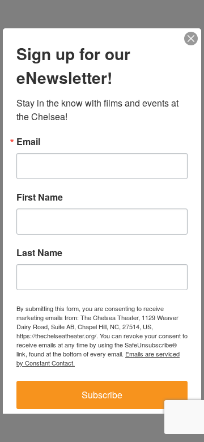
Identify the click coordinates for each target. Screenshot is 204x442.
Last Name (39, 252)
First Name (39, 197)
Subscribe (102, 394)
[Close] (191, 38)
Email (28, 141)
